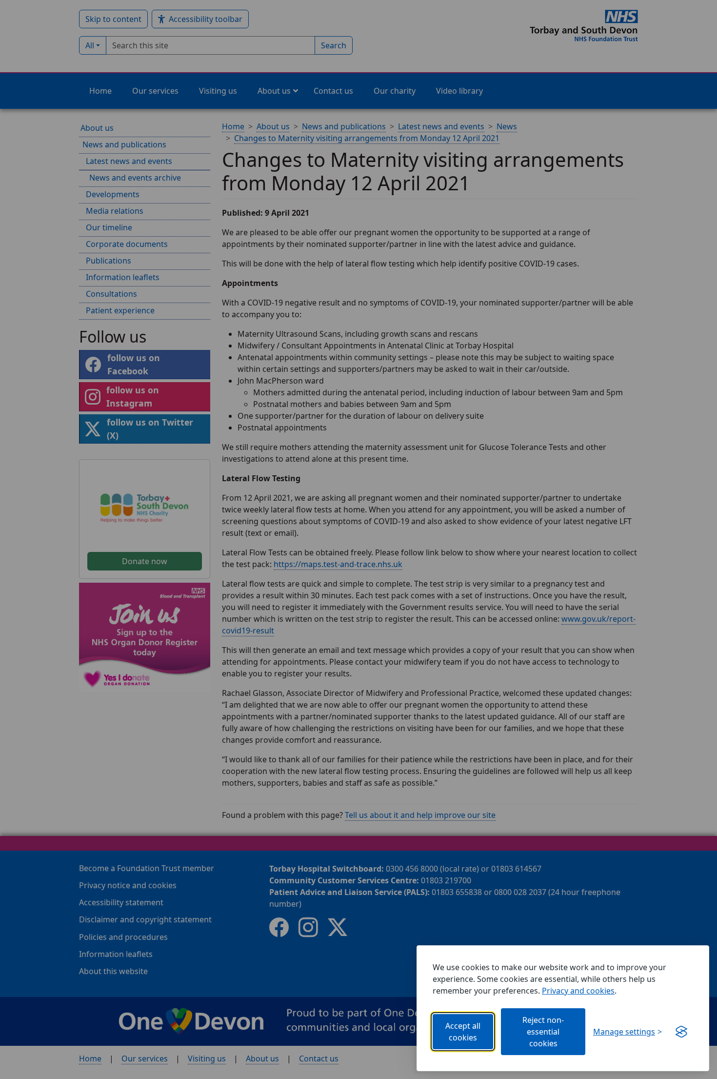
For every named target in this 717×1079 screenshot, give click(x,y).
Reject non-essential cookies (543, 1032)
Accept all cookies (462, 1031)
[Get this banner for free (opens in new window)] (681, 1031)
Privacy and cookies (578, 990)
